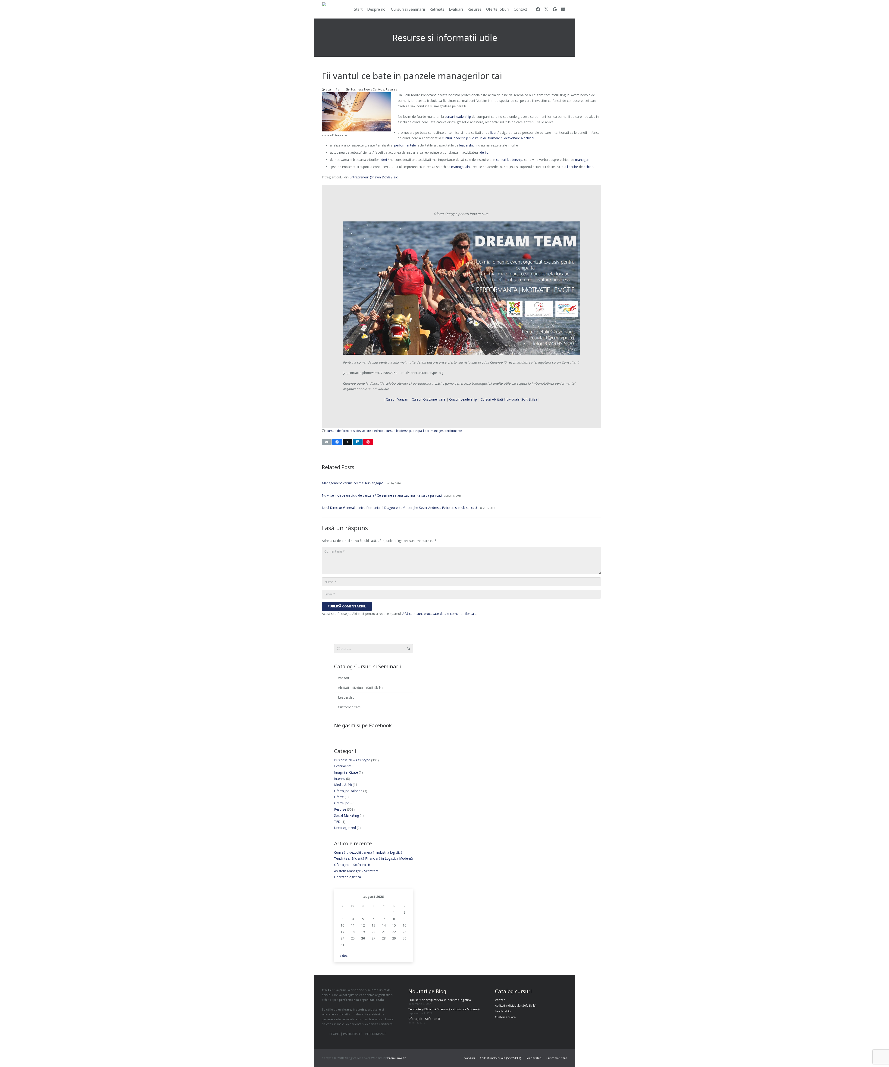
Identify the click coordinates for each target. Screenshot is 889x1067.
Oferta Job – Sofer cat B (352, 864)
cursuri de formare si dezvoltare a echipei (503, 138)
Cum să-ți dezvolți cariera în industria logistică (368, 852)
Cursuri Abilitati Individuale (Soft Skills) (509, 399)
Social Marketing (346, 815)
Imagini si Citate (346, 772)
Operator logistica (347, 877)
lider (493, 132)
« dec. (344, 955)
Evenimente (343, 766)
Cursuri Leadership (463, 399)
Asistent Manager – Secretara (356, 871)
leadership (467, 145)
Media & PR (343, 784)
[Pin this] (368, 442)
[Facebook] (538, 9)
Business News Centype (367, 89)
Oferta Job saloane (348, 791)
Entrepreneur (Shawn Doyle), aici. (374, 177)
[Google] (555, 9)
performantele (405, 145)
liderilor (484, 152)
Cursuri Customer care (429, 399)
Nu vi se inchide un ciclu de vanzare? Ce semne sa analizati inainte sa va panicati (382, 495)
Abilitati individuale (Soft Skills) (360, 687)
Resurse (392, 89)
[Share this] (337, 442)
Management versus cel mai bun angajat (352, 483)
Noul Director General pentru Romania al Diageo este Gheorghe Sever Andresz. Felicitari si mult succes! (399, 507)
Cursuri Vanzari (397, 399)
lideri (383, 159)
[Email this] (327, 442)
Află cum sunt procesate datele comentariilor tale (439, 613)
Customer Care (349, 707)
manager (581, 159)
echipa (588, 167)
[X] (546, 9)
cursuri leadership (458, 116)
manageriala (460, 167)
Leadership (346, 697)
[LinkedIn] (563, 9)
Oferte (339, 797)
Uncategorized (345, 827)
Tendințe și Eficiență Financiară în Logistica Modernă (373, 858)
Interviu (339, 778)
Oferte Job (342, 803)
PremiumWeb (396, 1058)
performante (453, 431)
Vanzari (343, 678)
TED (337, 821)
